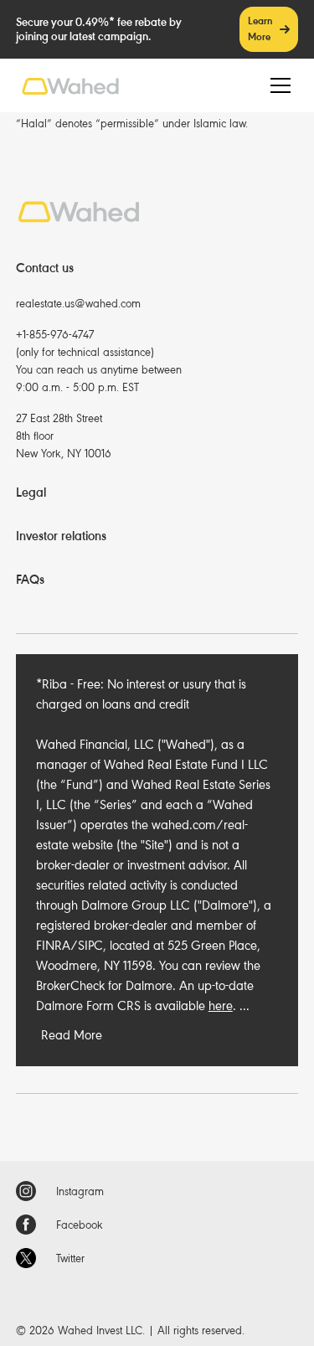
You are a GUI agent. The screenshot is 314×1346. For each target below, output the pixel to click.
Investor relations (61, 536)
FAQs (30, 579)
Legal (31, 492)
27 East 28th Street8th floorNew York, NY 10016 (63, 436)
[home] (70, 85)
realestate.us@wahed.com (78, 304)
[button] (277, 85)
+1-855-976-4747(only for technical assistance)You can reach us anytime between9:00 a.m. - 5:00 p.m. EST (99, 361)
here (220, 1006)
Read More (71, 1035)
